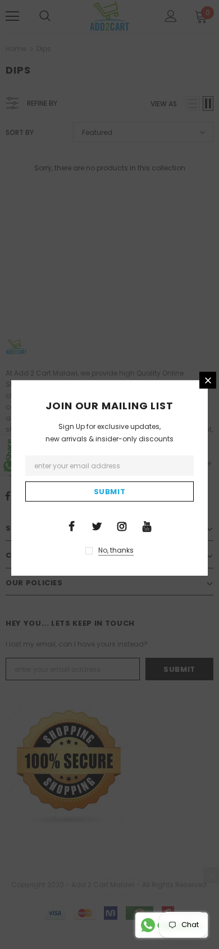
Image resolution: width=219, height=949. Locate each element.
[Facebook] (71, 525)
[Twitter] (96, 525)
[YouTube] (147, 525)
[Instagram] (121, 525)
